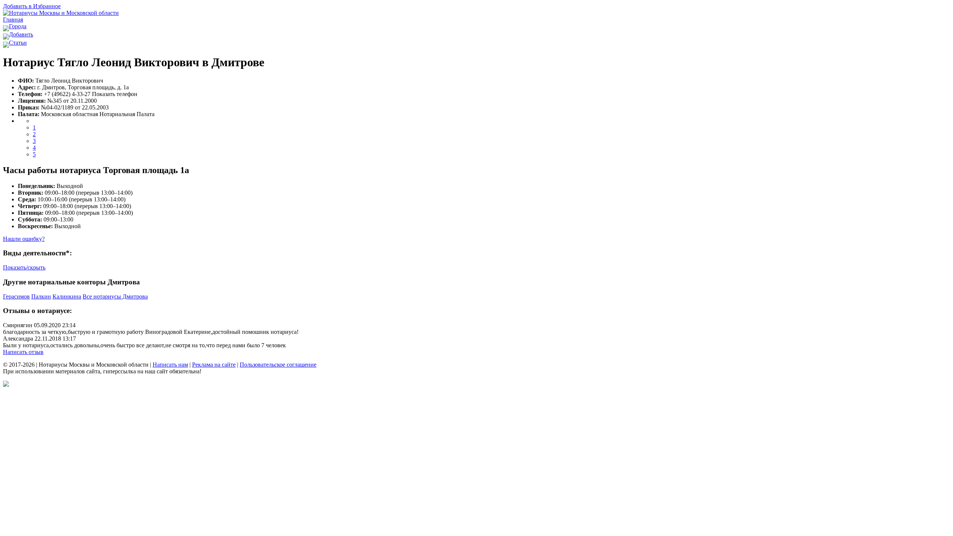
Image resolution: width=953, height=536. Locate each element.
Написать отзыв (23, 352)
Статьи (18, 42)
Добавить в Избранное (32, 6)
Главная (13, 19)
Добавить (21, 34)
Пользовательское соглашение (278, 364)
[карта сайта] (6, 385)
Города (17, 26)
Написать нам (170, 364)
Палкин (41, 296)
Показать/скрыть (24, 267)
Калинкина (66, 296)
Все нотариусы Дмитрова (115, 296)
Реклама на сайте (214, 364)
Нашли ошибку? (24, 239)
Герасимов (16, 296)
